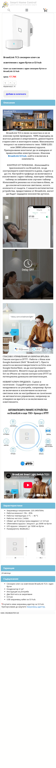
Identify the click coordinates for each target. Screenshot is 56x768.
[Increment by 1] (10, 83)
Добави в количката (16, 94)
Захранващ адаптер (36, 607)
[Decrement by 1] (14, 83)
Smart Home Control (23, 2)
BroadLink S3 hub (17, 156)
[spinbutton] (6, 83)
